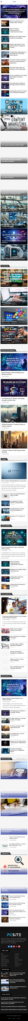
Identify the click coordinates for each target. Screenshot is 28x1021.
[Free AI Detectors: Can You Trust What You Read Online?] (5, 735)
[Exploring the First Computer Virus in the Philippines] (14, 884)
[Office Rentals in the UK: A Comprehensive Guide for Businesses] (14, 204)
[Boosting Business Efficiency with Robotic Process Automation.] (14, 220)
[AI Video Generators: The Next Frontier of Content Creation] (14, 414)
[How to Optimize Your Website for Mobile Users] (5, 638)
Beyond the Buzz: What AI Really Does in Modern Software (12, 699)
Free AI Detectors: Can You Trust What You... (17, 734)
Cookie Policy (4, 965)
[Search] (26, 1)
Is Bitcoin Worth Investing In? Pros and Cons (17, 585)
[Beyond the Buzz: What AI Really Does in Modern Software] (14, 362)
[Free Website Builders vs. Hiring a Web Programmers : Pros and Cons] (4, 846)
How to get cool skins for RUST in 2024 (13, 145)
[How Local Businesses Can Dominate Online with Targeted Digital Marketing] (5, 669)
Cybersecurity (5, 853)
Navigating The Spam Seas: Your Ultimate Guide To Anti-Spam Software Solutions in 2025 (13, 300)
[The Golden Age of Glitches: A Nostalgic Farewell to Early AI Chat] (5, 86)
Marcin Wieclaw (6, 304)
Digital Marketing (6, 594)
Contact (18, 1018)
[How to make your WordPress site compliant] (14, 106)
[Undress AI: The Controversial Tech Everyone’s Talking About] (5, 743)
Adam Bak (5, 550)
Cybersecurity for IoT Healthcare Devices (13, 258)
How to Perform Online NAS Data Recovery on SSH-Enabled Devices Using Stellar (17, 981)
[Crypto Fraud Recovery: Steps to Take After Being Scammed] (14, 537)
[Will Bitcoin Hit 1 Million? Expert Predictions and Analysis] (5, 39)
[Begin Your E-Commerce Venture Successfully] (5, 631)
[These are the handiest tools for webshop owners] (4, 839)
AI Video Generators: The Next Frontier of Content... (18, 719)
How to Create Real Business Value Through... (17, 494)
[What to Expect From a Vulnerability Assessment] (14, 865)
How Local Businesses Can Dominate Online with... (17, 667)
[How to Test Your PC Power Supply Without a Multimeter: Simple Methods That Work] (5, 974)
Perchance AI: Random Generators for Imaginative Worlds (17, 750)
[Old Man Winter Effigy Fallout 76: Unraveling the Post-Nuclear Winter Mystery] (5, 54)
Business (3, 459)
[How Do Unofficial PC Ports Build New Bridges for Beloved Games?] (5, 78)
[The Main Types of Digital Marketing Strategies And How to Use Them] (14, 123)
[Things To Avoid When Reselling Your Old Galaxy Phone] (4, 898)
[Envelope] (19, 946)
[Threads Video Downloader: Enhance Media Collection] (14, 236)
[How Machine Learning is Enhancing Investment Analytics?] (14, 155)
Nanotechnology (5, 676)
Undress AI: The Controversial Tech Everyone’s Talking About (18, 742)
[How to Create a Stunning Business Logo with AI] (14, 471)
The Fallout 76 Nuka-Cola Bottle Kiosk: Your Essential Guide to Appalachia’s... (18, 61)
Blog (14, 1018)
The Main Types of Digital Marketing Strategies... (16, 644)
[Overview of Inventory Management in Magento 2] (5, 653)
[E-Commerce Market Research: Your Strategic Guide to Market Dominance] (14, 605)
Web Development (6, 758)
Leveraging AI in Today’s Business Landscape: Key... (17, 502)
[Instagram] (17, 946)
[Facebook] (9, 946)
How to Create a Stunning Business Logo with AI (13, 481)
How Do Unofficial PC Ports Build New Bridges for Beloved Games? (18, 77)
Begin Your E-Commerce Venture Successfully (16, 629)
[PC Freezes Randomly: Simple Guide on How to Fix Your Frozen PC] (14, 171)
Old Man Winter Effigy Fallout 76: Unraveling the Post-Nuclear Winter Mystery (18, 54)
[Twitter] (11, 946)
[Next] (26, 350)
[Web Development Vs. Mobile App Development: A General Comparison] (14, 770)
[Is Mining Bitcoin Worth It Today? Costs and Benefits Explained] (5, 93)
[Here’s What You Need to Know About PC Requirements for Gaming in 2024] (14, 188)
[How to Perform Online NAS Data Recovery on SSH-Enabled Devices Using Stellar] (5, 981)
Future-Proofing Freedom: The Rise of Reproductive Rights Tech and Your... (17, 912)
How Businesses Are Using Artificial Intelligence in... (17, 509)
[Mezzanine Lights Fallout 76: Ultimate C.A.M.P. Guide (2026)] (5, 70)
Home (9, 1018)
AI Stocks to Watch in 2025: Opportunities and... (17, 726)
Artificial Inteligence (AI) (8, 350)
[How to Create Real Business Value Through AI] (5, 496)
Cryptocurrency (5, 525)
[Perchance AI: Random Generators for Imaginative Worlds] (5, 751)
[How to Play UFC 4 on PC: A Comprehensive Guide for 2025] (14, 335)
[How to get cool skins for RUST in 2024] (14, 139)
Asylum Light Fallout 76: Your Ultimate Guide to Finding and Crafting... (17, 46)
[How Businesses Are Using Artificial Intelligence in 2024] (5, 511)
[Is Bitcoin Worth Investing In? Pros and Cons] (5, 586)
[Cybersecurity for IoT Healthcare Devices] (14, 253)
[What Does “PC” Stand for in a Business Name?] (5, 518)
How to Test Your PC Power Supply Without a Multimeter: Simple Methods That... (17, 974)
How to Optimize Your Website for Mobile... (18, 637)
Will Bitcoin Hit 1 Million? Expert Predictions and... (18, 570)
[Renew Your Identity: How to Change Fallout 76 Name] (5, 23)
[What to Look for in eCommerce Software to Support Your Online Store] (5, 661)
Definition (17, 957)
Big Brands (3, 957)
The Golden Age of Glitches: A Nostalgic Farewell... (18, 711)
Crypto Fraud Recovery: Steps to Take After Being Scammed (12, 548)
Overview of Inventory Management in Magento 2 (17, 652)
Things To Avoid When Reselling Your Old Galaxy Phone (13, 1006)
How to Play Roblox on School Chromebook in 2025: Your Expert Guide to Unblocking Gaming (14, 281)
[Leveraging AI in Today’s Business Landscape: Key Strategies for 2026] (5, 503)
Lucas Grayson (6, 285)
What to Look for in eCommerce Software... (17, 660)
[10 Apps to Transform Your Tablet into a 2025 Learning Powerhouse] (14, 316)
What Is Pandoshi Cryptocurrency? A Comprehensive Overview (16, 30)
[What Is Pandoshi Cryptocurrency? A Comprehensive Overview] (5, 31)
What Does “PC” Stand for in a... (17, 517)
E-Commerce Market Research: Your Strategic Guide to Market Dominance (14, 617)
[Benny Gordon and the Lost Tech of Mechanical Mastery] (4, 919)
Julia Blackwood (6, 428)
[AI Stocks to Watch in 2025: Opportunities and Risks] (14, 440)
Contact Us (17, 965)
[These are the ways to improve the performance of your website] (14, 826)
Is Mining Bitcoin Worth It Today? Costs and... (16, 577)
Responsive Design (20, 758)
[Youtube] (14, 946)
